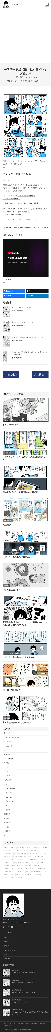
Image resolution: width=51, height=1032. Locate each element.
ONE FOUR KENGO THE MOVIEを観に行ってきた (28, 337)
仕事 (5, 784)
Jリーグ (27, 77)
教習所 (7, 831)
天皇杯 (41, 862)
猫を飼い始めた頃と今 (39, 871)
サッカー (25, 850)
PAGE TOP (47, 999)
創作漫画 (7, 814)
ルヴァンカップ (9, 859)
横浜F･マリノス (31, 868)
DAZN (13, 847)
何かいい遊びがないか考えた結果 (23, 992)
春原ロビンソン (9, 868)
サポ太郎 (34, 853)
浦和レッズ (40, 81)
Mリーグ (7, 750)
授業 (7, 771)
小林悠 (19, 81)
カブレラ (16, 850)
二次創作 (8, 742)
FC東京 (20, 847)
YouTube (7, 754)
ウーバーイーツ (10, 788)
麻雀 (20, 877)
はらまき (15, 4)
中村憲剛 (34, 859)
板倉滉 (20, 868)
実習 (8, 776)
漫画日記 (7, 822)
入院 (7, 827)
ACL (8, 81)
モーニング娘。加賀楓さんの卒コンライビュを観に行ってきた (30, 1013)
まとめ (7, 767)
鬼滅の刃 (29, 874)
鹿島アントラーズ (10, 877)
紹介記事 (8, 780)
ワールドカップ (23, 859)
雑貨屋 (7, 810)
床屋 (28, 865)
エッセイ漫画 (8, 759)
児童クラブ (9, 801)
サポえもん (35, 850)
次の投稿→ (40, 374)
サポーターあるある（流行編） (22, 307)
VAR (45, 847)
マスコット (39, 856)
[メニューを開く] (47, 4)
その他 (6, 763)
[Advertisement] (25, 36)
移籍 (5, 874)
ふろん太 (7, 850)
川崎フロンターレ (29, 81)
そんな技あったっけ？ (20, 1002)
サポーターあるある (12, 737)
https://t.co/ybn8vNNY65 (12, 214)
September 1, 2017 (31, 203)
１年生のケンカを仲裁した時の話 (23, 972)
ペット (30, 856)
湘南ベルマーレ (9, 871)
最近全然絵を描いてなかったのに (23, 982)
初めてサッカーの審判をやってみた (23, 322)
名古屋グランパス (30, 862)
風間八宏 (20, 874)
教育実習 (7, 818)
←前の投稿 (11, 374)
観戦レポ (34, 77)
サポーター (8, 853)
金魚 (12, 874)
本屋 (7, 805)
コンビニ (8, 797)
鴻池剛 (38, 874)
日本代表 (36, 865)
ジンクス (43, 853)
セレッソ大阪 (8, 856)
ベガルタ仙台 (20, 856)
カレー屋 (8, 793)
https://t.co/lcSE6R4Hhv (26, 195)
